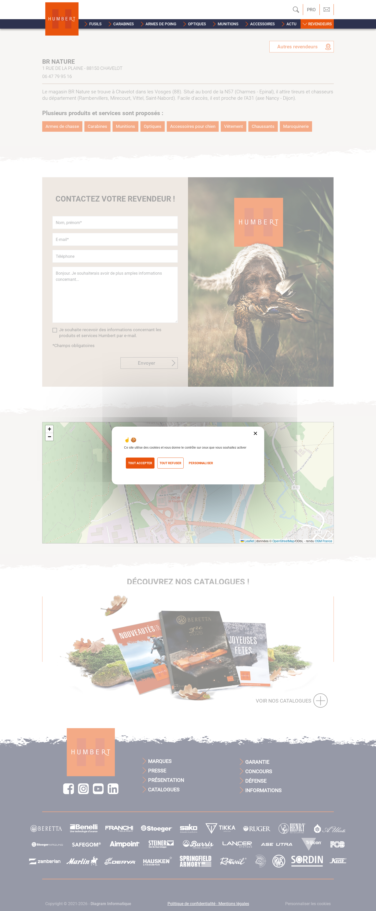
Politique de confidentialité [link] (147, 472)
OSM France (323, 541)
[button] (93, 24)
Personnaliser (201, 463)
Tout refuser (170, 463)
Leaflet (249, 541)
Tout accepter (140, 463)
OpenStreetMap (283, 541)
